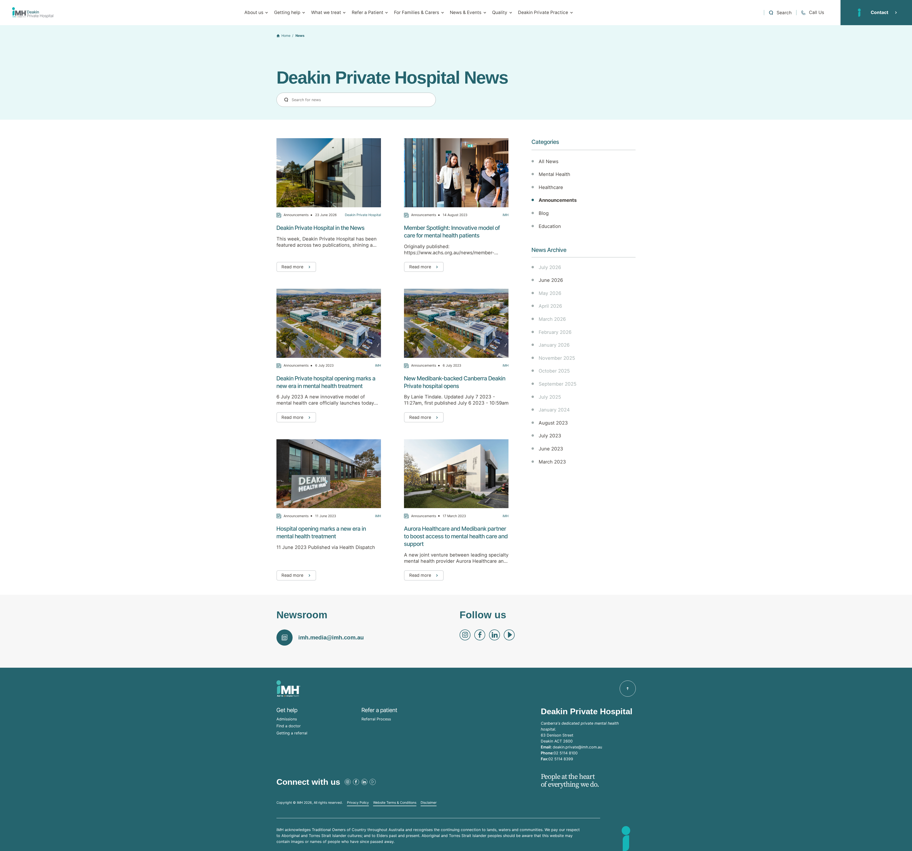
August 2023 (553, 423)
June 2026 (551, 280)
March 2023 (552, 462)
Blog (544, 213)
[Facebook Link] (479, 634)
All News (548, 161)
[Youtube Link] (509, 634)
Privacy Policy (358, 802)
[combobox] (356, 100)
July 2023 (550, 436)
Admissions (286, 719)
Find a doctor (288, 725)
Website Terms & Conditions (394, 802)
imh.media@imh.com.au (331, 637)
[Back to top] (628, 689)
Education (550, 226)
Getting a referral (291, 733)
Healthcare (551, 187)
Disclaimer (429, 802)
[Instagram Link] (465, 634)
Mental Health (554, 174)
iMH (505, 215)
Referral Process (376, 719)
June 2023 (551, 449)
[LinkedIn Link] (494, 634)
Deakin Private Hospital (363, 215)
